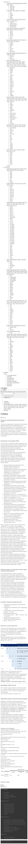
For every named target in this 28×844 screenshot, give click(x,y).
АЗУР (11, 152)
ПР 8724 (12, 242)
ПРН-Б (11, 82)
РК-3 (11, 138)
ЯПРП (11, 356)
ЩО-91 (12, 193)
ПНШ (11, 72)
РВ (10, 12)
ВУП (11, 173)
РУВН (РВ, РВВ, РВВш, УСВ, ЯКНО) (16, 10)
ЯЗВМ (11, 297)
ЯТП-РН (12, 123)
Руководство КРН (8, 812)
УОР (11, 122)
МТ (11, 136)
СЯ (10, 141)
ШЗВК (11, 284)
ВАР (11, 45)
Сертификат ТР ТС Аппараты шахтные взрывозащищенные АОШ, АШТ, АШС (14, 820)
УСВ (11, 16)
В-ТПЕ (11, 35)
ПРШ (11, 94)
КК (10, 328)
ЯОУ (11, 353)
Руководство (4, 728)
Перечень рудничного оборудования (14, 838)
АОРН (11, 104)
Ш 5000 (12, 281)
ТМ (11, 142)
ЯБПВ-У (12, 341)
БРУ (11, 161)
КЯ (10, 135)
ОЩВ (11, 309)
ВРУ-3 (11, 209)
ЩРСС (11, 255)
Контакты (9, 384)
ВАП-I (11, 32)
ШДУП (11, 330)
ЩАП (11, 267)
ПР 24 (11, 223)
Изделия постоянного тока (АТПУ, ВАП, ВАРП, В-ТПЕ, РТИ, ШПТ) (16, 28)
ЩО (11, 318)
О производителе (11, 375)
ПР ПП (11, 75)
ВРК (11, 171)
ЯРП (11, 360)
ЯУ (10, 268)
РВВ (11, 13)
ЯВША (11, 352)
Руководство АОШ (9, 804)
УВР (11, 245)
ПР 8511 (12, 230)
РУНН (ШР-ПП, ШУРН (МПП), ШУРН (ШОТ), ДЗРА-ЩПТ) (16, 20)
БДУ (11, 154)
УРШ (11, 145)
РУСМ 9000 (13, 280)
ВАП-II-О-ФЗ (13, 117)
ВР (10, 47)
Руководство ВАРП (9, 805)
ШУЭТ (11, 313)
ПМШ (11, 70)
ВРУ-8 (11, 212)
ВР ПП (11, 48)
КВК (11, 174)
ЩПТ (11, 198)
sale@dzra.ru (7, 397)
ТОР (11, 120)
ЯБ (10, 340)
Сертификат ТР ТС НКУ (10, 827)
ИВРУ (11, 218)
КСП (11, 129)
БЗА (11, 155)
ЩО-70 (12, 190)
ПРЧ (11, 92)
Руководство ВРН (8, 806)
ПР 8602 (12, 234)
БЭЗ (11, 275)
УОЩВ (11, 311)
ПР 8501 (12, 224)
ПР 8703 (12, 237)
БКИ (11, 160)
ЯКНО (11, 18)
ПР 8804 (12, 243)
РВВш (11, 15)
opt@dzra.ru (6, 708)
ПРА (11, 76)
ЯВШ (11, 350)
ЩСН (11, 199)
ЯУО (11, 371)
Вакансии (9, 385)
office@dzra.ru (13, 708)
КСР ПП (12, 133)
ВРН (11, 50)
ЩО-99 (12, 196)
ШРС (11, 251)
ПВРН (11, 69)
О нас (5, 374)
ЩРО (11, 321)
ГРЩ (11, 186)
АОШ (11, 106)
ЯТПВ (11, 366)
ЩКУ (11, 316)
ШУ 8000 (12, 265)
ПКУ (11, 333)
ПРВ (11, 78)
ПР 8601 (12, 233)
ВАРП (11, 34)
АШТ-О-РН (13, 113)
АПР (11, 107)
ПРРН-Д (12, 91)
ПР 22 (11, 221)
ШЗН (11, 286)
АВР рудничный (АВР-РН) (13, 60)
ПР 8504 (12, 227)
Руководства (10, 379)
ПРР (11, 89)
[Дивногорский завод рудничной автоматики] (13, 391)
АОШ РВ (12, 6)
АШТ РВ (12, 9)
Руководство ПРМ (9, 811)
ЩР (11, 319)
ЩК (11, 315)
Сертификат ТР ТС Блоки (10, 830)
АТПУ (11, 31)
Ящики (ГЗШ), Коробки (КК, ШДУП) (16, 325)
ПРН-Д (12, 84)
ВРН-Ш (12, 56)
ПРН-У (11, 86)
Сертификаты (10, 378)
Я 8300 (11, 294)
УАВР (11, 264)
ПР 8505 (12, 229)
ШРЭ (11, 252)
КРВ (11, 177)
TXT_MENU (4, 388)
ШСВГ (11, 182)
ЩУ (11, 305)
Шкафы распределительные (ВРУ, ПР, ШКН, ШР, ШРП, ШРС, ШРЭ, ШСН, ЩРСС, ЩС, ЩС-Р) (17, 204)
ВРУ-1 (11, 207)
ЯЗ (10, 296)
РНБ (11, 57)
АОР (11, 103)
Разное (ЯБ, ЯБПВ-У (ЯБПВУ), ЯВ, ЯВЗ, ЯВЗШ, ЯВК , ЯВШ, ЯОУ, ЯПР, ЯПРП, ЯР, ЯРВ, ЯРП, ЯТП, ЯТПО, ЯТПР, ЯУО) (17, 336)
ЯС (10, 299)
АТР (11, 111)
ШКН (11, 246)
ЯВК (11, 347)
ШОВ (11, 289)
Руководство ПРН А (9, 808)
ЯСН (11, 363)
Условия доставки (12, 381)
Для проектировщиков (13, 382)
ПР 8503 (12, 226)
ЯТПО (11, 368)
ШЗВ (11, 283)
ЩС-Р (11, 258)
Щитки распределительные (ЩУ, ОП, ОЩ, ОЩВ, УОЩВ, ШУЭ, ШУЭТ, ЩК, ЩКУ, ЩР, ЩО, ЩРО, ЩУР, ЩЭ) (17, 302)
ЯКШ (11, 148)
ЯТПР (11, 369)
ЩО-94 (12, 195)
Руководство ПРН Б (9, 809)
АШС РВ (12, 7)
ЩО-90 (12, 192)
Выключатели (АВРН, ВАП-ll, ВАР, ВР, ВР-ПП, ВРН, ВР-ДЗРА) (17, 40)
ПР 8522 (12, 231)
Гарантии (9, 376)
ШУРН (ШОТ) (13, 25)
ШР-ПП (12, 22)
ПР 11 (11, 220)
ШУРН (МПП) (13, 24)
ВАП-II (11, 44)
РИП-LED (12, 119)
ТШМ (11, 144)
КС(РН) (12, 130)
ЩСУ (11, 201)
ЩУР (11, 322)
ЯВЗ (11, 344)
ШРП (11, 249)
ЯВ (10, 343)
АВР (11, 262)
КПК (11, 176)
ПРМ (11, 79)
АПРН (11, 108)
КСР (11, 132)
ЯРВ (11, 359)
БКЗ (11, 158)
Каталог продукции (9, 837)
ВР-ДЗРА (12, 51)
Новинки (6, 372)
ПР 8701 (12, 236)
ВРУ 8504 (12, 217)
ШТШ (11, 147)
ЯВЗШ (11, 346)
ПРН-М (12, 85)
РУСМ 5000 (13, 277)
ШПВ (11, 290)
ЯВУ (11, 349)
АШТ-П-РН (12, 114)
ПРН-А (11, 81)
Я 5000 (11, 293)
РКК (11, 139)
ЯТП (11, 365)
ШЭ (11, 188)
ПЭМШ (12, 95)
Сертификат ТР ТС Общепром (12, 828)
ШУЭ (11, 312)
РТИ (11, 37)
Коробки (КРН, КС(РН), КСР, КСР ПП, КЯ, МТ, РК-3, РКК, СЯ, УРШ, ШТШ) (16, 125)
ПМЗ (11, 163)
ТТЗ (11, 164)
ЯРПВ (11, 362)
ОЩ (11, 308)
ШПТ (11, 38)
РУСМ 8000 (13, 278)
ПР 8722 (12, 240)
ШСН (11, 253)
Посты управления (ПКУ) (13, 331)
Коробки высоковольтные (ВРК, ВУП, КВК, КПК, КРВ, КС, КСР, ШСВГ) (17, 169)
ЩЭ (11, 324)
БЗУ (11, 157)
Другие (6, 814)
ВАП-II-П (12, 67)
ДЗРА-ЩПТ (13, 26)
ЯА (10, 338)
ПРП (11, 88)
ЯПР (11, 354)
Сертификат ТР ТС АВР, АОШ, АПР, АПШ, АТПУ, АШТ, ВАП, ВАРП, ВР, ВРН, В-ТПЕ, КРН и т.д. (15, 824)
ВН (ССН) (12, 59)
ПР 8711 (12, 239)
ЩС (11, 256)
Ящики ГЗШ (13, 327)
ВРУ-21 (12, 215)
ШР (11, 248)
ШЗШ (11, 287)
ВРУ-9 (11, 214)
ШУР (11, 292)
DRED (8, 166)
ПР (10, 73)
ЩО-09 (12, 189)
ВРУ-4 (11, 211)
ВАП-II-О (12, 116)
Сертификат (11, 728)
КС (10, 179)
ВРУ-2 (11, 208)
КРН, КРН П (13, 127)
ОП (11, 306)
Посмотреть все (8, 831)
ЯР (10, 357)
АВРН (11, 43)
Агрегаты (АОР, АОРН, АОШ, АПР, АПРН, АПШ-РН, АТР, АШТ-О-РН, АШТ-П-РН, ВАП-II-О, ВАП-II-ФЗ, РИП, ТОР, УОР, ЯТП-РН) (17, 99)
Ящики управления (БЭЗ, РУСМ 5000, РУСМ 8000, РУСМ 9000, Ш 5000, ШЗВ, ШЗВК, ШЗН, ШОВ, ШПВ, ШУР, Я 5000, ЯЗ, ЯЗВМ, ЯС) (17, 272)
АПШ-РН (12, 110)
